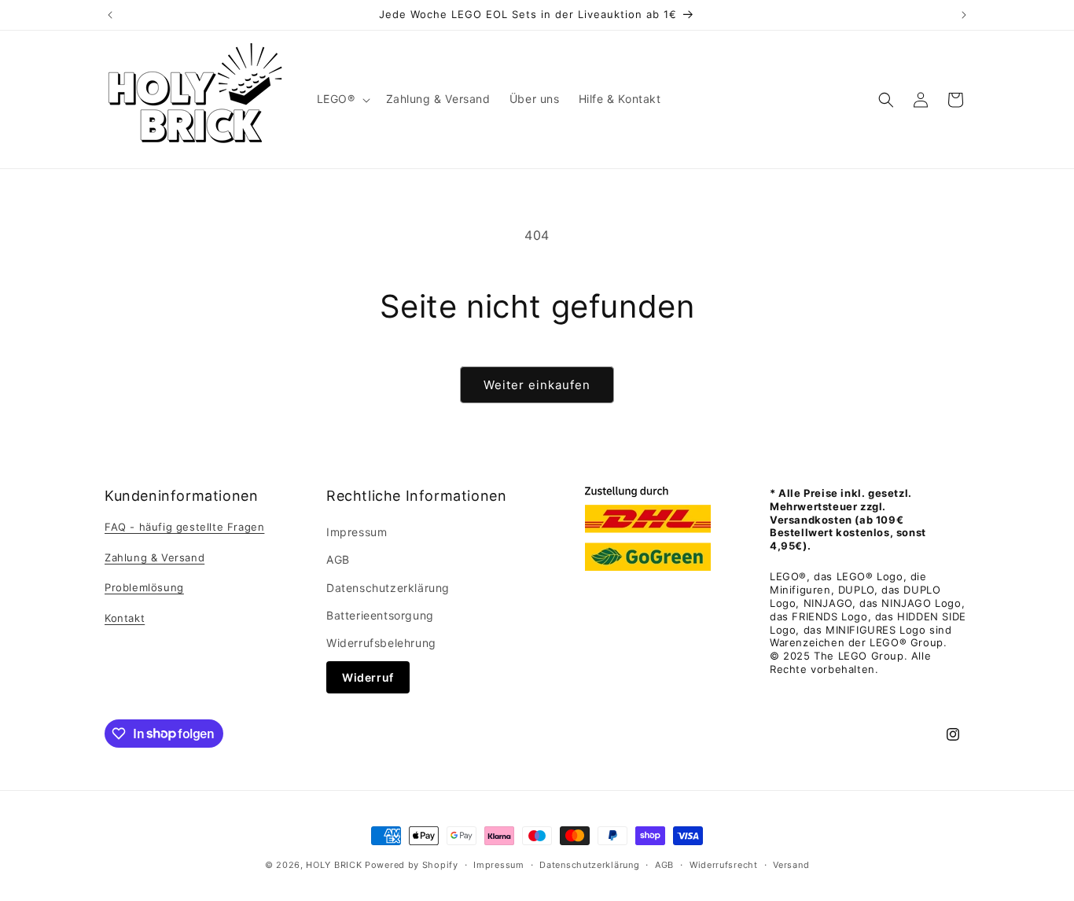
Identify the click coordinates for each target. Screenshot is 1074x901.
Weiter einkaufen (537, 384)
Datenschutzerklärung (388, 587)
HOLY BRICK (334, 864)
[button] (342, 99)
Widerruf (368, 677)
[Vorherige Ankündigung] (110, 15)
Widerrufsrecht (724, 864)
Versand (791, 864)
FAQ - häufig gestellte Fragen (184, 526)
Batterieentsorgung (380, 615)
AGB (338, 560)
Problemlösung (144, 588)
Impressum (356, 532)
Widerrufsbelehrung (381, 642)
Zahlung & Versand (154, 557)
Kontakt (125, 618)
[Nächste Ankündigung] (964, 15)
